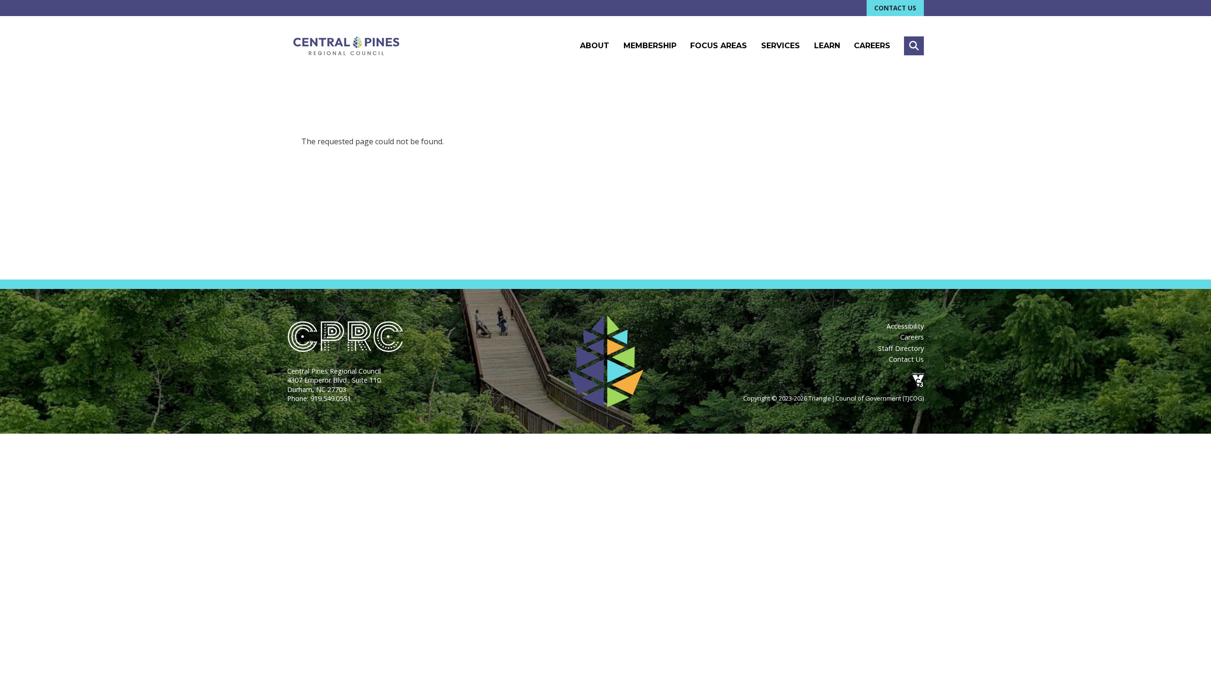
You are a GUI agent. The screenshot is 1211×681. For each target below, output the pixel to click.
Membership (649, 45)
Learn (827, 45)
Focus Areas (718, 45)
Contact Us (895, 7)
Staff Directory (901, 348)
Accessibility (905, 326)
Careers (872, 45)
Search (914, 45)
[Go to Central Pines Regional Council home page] (346, 45)
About (594, 45)
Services (780, 45)
